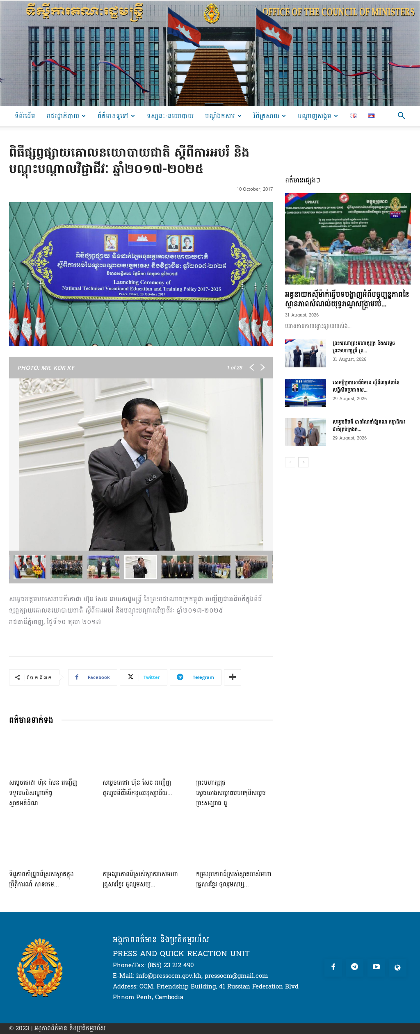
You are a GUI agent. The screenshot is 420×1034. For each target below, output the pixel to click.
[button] (401, 117)
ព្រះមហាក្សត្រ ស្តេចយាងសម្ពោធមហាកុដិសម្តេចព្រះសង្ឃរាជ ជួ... (231, 793)
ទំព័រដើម (25, 116)
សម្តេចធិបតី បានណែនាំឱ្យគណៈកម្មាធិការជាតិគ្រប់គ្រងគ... (369, 425)
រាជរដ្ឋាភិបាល (63, 116)
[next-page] (303, 462)
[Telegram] (354, 968)
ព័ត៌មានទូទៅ (113, 116)
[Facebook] (333, 968)
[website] (397, 968)
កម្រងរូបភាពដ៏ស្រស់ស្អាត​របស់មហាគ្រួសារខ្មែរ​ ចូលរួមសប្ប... (140, 879)
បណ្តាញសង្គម (314, 116)
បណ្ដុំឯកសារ (220, 116)
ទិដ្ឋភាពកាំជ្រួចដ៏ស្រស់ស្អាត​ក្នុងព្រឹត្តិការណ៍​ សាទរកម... (41, 879)
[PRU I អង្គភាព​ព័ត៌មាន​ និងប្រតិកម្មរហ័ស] (210, 53)
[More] (232, 677)
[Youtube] (376, 968)
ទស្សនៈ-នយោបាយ (170, 116)
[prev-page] (290, 462)
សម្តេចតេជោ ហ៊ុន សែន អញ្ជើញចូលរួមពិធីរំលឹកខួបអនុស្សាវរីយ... (137, 788)
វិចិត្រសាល (266, 116)
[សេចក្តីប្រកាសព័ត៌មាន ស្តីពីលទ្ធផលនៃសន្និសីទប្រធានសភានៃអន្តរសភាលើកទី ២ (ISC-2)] (305, 393)
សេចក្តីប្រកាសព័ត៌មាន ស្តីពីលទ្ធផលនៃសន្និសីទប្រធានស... (366, 386)
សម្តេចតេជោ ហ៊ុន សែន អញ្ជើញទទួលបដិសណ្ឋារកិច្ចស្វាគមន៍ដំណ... (43, 793)
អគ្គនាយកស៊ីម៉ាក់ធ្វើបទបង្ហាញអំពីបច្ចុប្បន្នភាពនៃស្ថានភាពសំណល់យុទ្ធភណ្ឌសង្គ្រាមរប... (347, 299)
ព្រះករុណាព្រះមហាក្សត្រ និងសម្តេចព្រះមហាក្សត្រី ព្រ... (364, 347)
